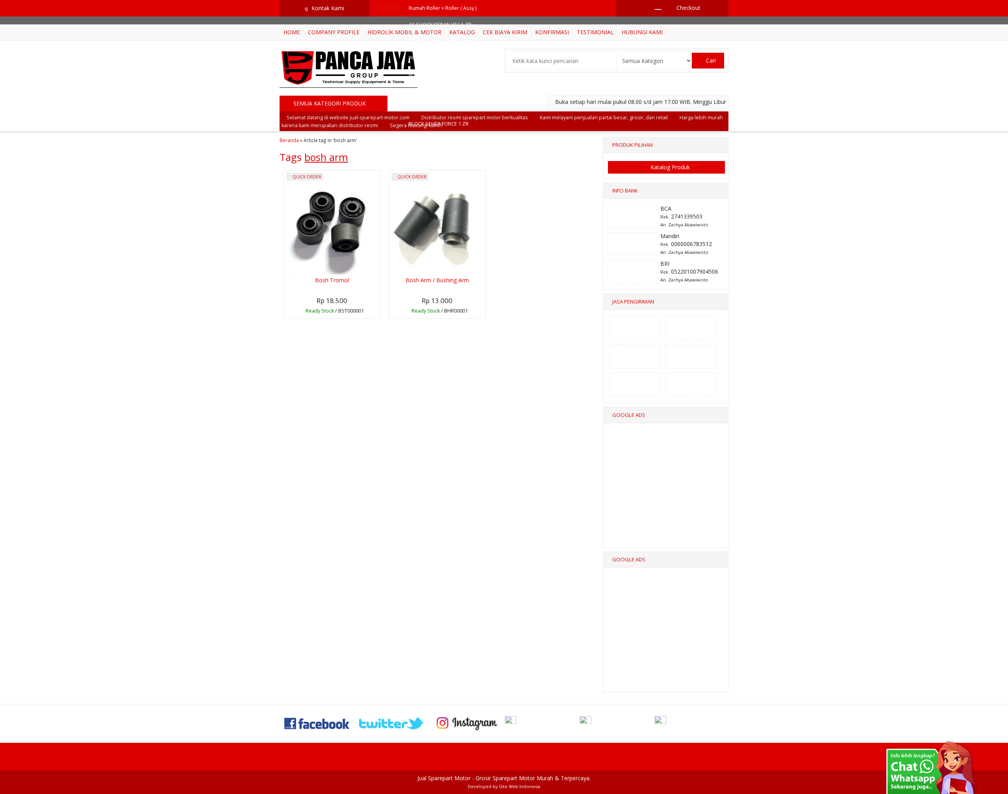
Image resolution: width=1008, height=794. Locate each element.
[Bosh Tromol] (332, 222)
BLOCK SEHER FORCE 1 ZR (439, 123)
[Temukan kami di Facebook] (317, 722)
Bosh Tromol (332, 280)
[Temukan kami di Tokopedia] (616, 722)
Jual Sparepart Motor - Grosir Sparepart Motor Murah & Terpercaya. (504, 778)
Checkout (687, 7)
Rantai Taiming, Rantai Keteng (443, 41)
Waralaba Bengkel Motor (437, 57)
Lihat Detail (334, 312)
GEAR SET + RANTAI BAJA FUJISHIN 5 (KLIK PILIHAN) (465, 90)
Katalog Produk (669, 167)
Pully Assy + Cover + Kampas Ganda (450, 107)
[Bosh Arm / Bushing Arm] (437, 222)
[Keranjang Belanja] (654, 7)
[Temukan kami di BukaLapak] (691, 722)
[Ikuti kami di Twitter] (391, 722)
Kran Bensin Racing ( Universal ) (445, 74)
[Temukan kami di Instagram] (466, 722)
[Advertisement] (666, 492)
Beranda (289, 140)
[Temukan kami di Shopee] (541, 722)
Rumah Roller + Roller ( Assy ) (442, 8)
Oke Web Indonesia (519, 786)
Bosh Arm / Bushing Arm (437, 280)
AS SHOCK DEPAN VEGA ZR (440, 24)
